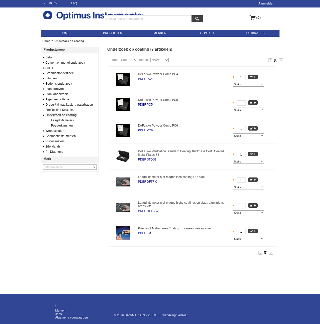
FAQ (74, 3)
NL (45, 3)
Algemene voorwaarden (71, 317)
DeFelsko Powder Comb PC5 (158, 100)
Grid (124, 60)
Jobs (58, 314)
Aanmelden (266, 3)
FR (50, 3)
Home (46, 40)
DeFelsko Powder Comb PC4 (158, 74)
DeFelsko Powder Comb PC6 (158, 125)
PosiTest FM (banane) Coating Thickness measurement (175, 228)
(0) (258, 17)
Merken (60, 310)
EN (56, 3)
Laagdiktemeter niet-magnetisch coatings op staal (172, 177)
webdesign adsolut (175, 315)
